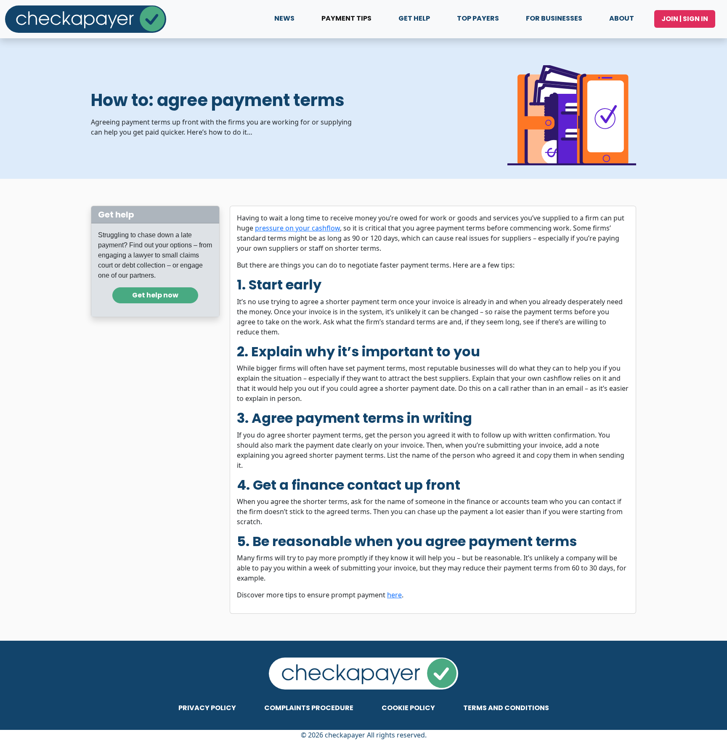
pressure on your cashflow (297, 228)
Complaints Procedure (308, 708)
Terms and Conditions (506, 708)
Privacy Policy (207, 708)
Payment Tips (346, 18)
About (621, 18)
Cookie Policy (408, 708)
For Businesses (554, 18)
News (284, 18)
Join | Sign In (684, 19)
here (394, 594)
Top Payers (478, 18)
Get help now (155, 295)
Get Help (414, 18)
